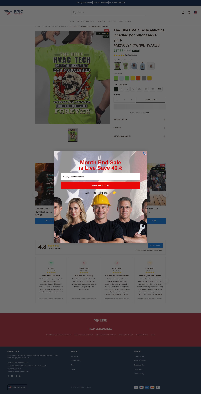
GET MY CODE (100, 185)
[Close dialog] (144, 153)
